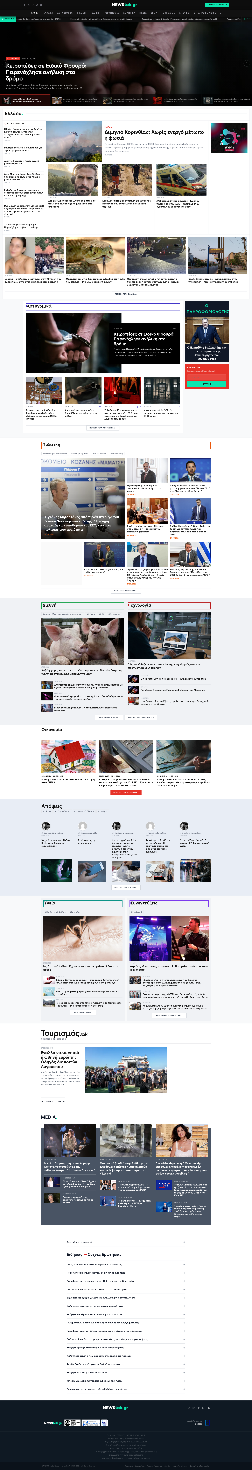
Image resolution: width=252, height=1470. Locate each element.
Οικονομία (112, 13)
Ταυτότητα (129, 1466)
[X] (29, 5)
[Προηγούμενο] (5, 63)
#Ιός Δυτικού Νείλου (55, 912)
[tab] (25, 100)
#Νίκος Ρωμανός (79, 454)
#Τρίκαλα (75, 912)
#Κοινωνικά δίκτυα (84, 811)
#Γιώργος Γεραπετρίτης (55, 454)
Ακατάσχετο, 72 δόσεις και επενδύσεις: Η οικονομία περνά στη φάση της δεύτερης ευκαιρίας (158, 846)
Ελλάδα (48, 13)
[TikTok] (37, 5)
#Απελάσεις (117, 454)
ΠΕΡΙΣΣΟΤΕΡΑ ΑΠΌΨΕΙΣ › (126, 888)
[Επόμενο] (247, 63)
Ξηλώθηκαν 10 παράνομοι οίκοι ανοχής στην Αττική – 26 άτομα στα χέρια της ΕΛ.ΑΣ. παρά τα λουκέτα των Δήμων (121, 414)
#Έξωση (91, 614)
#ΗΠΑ (101, 614)
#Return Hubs (100, 454)
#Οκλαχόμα (114, 614)
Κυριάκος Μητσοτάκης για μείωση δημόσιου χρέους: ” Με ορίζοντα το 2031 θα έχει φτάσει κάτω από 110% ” (190, 572)
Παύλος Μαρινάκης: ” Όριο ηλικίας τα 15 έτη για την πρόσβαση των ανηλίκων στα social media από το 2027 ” (190, 530)
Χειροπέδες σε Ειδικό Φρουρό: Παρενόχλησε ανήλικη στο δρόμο (46, 72)
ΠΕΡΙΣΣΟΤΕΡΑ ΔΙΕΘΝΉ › (109, 717)
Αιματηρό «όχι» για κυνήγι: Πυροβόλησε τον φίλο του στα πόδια (81, 413)
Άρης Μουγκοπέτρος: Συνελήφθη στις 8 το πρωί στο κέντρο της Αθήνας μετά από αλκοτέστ (72, 204)
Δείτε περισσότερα (53, 1101)
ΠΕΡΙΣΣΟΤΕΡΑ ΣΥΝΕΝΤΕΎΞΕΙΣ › (169, 1016)
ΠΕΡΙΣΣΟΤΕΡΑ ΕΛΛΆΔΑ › (126, 294)
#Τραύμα (102, 811)
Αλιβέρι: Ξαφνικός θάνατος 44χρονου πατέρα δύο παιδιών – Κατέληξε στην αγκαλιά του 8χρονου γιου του (177, 204)
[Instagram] (33, 5)
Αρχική (35, 13)
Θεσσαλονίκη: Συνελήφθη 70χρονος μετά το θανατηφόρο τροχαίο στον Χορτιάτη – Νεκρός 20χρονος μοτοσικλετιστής (153, 282)
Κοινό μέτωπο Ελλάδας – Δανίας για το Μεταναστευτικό (103, 571)
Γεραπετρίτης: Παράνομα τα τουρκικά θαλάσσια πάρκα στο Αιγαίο (144, 488)
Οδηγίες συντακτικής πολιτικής (175, 1466)
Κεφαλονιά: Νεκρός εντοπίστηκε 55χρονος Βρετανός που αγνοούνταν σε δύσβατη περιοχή (126, 204)
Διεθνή (81, 13)
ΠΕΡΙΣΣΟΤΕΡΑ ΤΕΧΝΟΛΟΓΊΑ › (141, 717)
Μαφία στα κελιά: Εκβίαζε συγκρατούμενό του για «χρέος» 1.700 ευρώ (161, 413)
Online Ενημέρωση (218, 5)
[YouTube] (41, 5)
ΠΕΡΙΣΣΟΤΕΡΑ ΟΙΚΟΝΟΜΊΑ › (126, 792)
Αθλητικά (129, 13)
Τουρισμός (168, 13)
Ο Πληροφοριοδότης (207, 13)
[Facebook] (24, 5)
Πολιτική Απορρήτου (154, 1466)
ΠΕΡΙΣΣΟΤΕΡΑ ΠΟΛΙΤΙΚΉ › (126, 591)
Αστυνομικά (65, 13)
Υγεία (154, 13)
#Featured (136, 912)
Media (143, 13)
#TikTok (47, 811)
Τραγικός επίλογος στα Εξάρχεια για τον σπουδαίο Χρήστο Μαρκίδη (141, 19)
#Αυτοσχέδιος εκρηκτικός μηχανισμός (63, 614)
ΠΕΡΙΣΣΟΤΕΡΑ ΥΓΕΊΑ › (83, 1013)
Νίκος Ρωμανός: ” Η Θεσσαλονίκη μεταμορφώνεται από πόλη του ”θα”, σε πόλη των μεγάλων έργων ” (190, 488)
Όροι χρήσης (140, 1466)
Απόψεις (184, 13)
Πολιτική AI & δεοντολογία (199, 1466)
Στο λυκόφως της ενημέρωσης (87, 842)
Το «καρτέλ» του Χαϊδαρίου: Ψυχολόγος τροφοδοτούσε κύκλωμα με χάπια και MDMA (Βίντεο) (41, 414)
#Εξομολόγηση (62, 811)
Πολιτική (95, 13)
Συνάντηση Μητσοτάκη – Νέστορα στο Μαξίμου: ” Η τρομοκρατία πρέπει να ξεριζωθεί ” (145, 529)
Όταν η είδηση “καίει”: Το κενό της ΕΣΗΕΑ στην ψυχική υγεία (194, 843)
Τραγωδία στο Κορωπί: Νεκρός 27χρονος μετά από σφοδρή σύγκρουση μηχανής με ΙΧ (63, 19)
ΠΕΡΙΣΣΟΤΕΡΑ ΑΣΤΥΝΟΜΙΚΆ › (103, 428)
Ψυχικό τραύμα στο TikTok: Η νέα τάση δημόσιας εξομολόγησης (55, 843)
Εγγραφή (207, 384)
